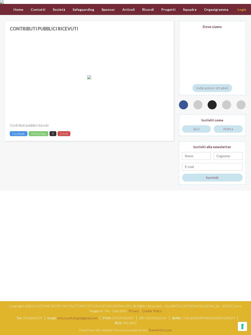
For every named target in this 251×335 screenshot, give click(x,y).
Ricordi (148, 9)
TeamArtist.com (160, 330)
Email (64, 134)
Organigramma (216, 9)
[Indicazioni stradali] (212, 56)
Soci (196, 129)
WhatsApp (38, 134)
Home (18, 9)
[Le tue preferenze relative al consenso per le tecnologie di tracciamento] (242, 326)
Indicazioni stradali (212, 88)
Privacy (133, 311)
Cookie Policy (152, 311)
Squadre (190, 9)
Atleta (228, 129)
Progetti (168, 9)
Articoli (128, 9)
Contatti (38, 9)
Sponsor (108, 9)
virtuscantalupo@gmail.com (77, 318)
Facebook (18, 134)
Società (59, 9)
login (242, 9)
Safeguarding (83, 9)
